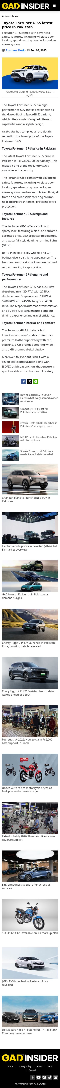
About (39, 1066)
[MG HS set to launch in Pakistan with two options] (10, 446)
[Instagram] (44, 1077)
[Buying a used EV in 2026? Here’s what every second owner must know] (10, 404)
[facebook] (23, 381)
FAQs (50, 1066)
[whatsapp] (35, 381)
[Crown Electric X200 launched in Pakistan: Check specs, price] (10, 432)
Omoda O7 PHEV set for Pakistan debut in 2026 (34, 410)
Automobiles (10, 16)
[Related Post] (30, 494)
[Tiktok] (49, 1077)
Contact (32, 1070)
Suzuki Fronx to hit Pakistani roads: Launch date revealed (36, 453)
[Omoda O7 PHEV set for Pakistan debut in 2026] (10, 418)
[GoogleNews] (55, 1077)
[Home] (25, 5)
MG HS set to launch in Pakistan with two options (38, 438)
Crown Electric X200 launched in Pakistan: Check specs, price (38, 424)
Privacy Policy (25, 1066)
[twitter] (29, 381)
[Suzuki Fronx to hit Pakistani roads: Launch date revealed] (10, 460)
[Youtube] (38, 1077)
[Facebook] (32, 1077)
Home (10, 1066)
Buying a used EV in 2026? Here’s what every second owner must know (39, 398)
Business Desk (15, 50)
